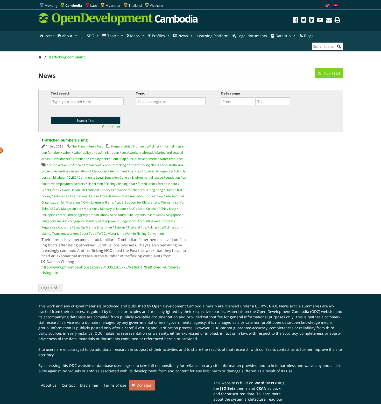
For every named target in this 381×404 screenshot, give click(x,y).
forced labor (146, 183)
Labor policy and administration (96, 152)
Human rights (121, 146)
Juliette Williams (102, 202)
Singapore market (54, 221)
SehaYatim (118, 215)
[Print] (337, 20)
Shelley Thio (137, 215)
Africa (76, 165)
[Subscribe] (329, 20)
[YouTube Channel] (320, 20)
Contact (68, 385)
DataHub (283, 35)
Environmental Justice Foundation (156, 177)
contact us (286, 349)
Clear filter (111, 126)
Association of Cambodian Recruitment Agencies (106, 171)
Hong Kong (155, 190)
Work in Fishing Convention (144, 233)
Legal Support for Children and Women (144, 202)
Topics (112, 35)
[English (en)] (328, 5)
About (67, 35)
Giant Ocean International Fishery (86, 190)
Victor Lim (115, 233)
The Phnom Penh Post (87, 146)
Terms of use (115, 385)
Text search (60, 93)
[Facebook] (295, 20)
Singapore (173, 215)
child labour (57, 177)
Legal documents (252, 35)
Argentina (61, 171)
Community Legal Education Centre (104, 177)
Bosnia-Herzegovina (158, 171)
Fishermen (95, 183)
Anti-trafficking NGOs (144, 165)
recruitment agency (74, 215)
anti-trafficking (115, 165)
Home (50, 35)
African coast (92, 165)
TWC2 (101, 233)
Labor (67, 152)
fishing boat (126, 183)
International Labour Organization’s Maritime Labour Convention (116, 196)
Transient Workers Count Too (73, 233)
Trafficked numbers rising (64, 140)
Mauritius (90, 208)
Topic (140, 93)
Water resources (171, 159)
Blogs (308, 35)
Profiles (158, 35)
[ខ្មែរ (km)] (335, 5)
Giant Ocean (50, 190)
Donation (144, 385)
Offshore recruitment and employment (80, 159)
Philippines (49, 215)
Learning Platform (212, 35)
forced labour (167, 183)
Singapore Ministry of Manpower (93, 221)
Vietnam (156, 5)
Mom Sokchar (148, 208)
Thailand (135, 5)
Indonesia (60, 196)
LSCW (54, 208)
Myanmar (113, 5)
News (183, 35)
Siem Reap (118, 159)
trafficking (150, 227)
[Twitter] (303, 20)
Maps (135, 35)
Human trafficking (146, 146)
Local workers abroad (137, 152)
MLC (132, 208)
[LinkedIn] (311, 20)
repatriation (99, 215)
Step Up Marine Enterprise (93, 227)
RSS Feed (331, 73)
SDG (90, 35)
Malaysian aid (71, 208)
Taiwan (120, 227)
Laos (93, 5)
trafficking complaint (67, 57)
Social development (143, 159)
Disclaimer (89, 385)
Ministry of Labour (113, 208)
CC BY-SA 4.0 (266, 306)
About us (49, 385)
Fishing (110, 183)
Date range (230, 93)
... (174, 255)
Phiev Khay (168, 208)
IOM (85, 202)
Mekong (51, 5)
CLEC (72, 177)
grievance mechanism (129, 190)
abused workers (58, 165)
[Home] (40, 57)
